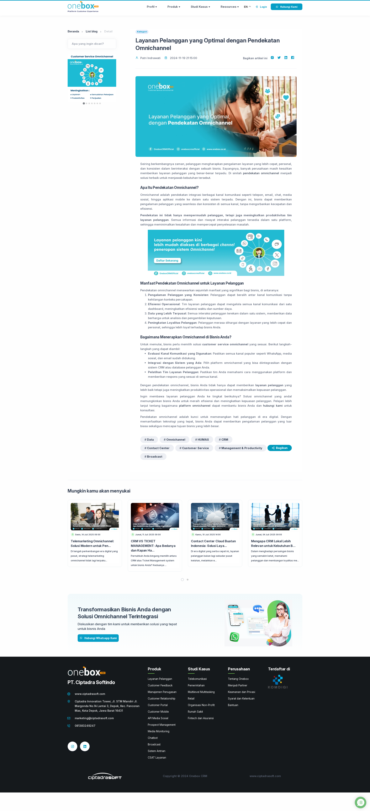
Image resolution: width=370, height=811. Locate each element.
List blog (92, 31)
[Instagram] (72, 746)
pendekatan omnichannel (261, 173)
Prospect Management (162, 724)
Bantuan (233, 705)
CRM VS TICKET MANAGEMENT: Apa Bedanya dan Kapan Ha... (153, 545)
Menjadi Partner (237, 685)
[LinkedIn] (85, 746)
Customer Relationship (161, 698)
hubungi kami (273, 405)
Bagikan (282, 448)
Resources (228, 6)
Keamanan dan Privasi (241, 692)
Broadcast (154, 456)
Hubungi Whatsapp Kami (100, 638)
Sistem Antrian (156, 751)
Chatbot (153, 737)
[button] (182, 579)
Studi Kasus (199, 6)
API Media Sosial (158, 718)
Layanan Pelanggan (160, 678)
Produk (172, 6)
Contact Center (158, 448)
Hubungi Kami (289, 6)
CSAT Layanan (157, 757)
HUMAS (203, 439)
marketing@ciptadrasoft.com (94, 718)
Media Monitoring (158, 731)
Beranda (73, 31)
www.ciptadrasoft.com (90, 693)
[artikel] (95, 516)
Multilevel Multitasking (201, 692)
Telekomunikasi (197, 678)
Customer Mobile (158, 711)
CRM (224, 439)
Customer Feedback (160, 685)
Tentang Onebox (238, 678)
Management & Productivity (241, 448)
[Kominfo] (277, 681)
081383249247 (85, 725)
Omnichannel (175, 439)
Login (263, 6)
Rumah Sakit (195, 711)
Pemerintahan (196, 685)
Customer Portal (158, 705)
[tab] (84, 103)
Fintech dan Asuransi (201, 718)
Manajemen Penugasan (162, 692)
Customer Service (195, 448)
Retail (191, 698)
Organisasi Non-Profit (201, 705)
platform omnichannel (195, 405)
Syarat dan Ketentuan (241, 698)
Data (150, 439)
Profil (151, 6)
